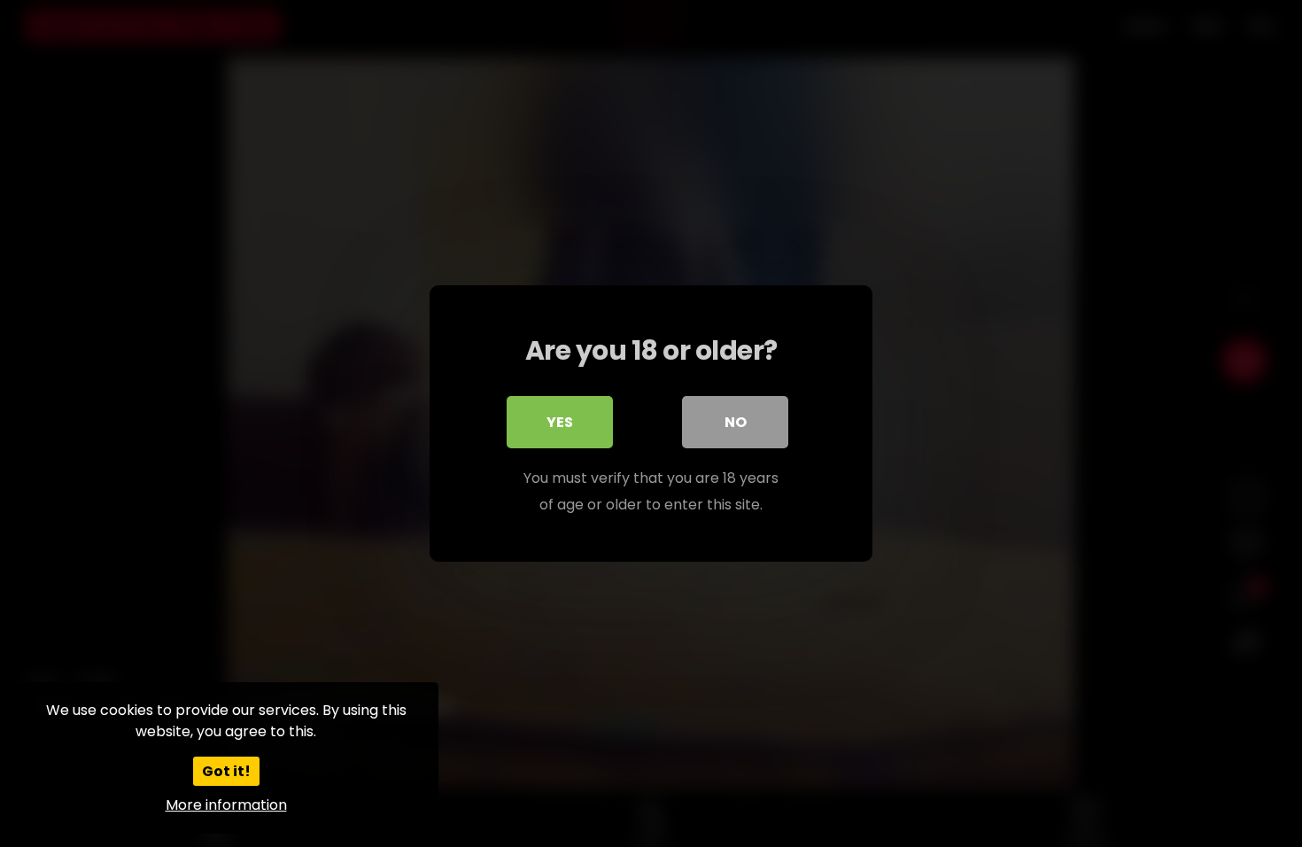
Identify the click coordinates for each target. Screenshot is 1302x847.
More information (226, 805)
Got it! (226, 771)
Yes (559, 422)
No (736, 422)
